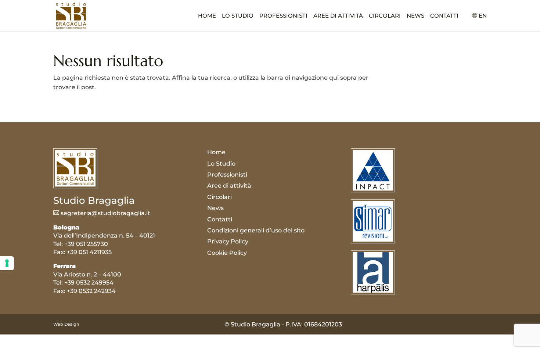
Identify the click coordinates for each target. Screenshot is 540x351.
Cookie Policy (227, 252)
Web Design (66, 324)
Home (207, 16)
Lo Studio (237, 16)
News (415, 16)
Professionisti (283, 16)
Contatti (444, 16)
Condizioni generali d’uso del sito (256, 230)
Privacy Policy (227, 241)
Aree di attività (338, 16)
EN (483, 16)
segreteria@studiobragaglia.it (101, 213)
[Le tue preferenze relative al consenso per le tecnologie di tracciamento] (7, 263)
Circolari (385, 16)
